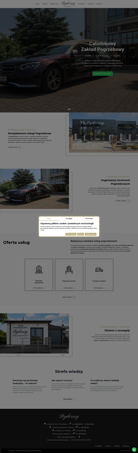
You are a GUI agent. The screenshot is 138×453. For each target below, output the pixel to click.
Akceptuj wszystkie (90, 234)
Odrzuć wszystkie (71, 234)
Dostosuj (80, 234)
